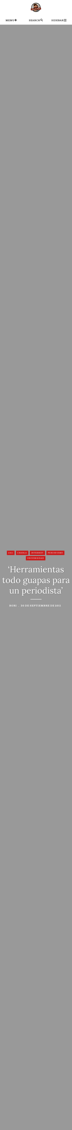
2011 (10, 552)
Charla (22, 552)
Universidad (35, 558)
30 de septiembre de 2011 (41, 605)
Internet (37, 552)
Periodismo (55, 552)
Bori (13, 605)
